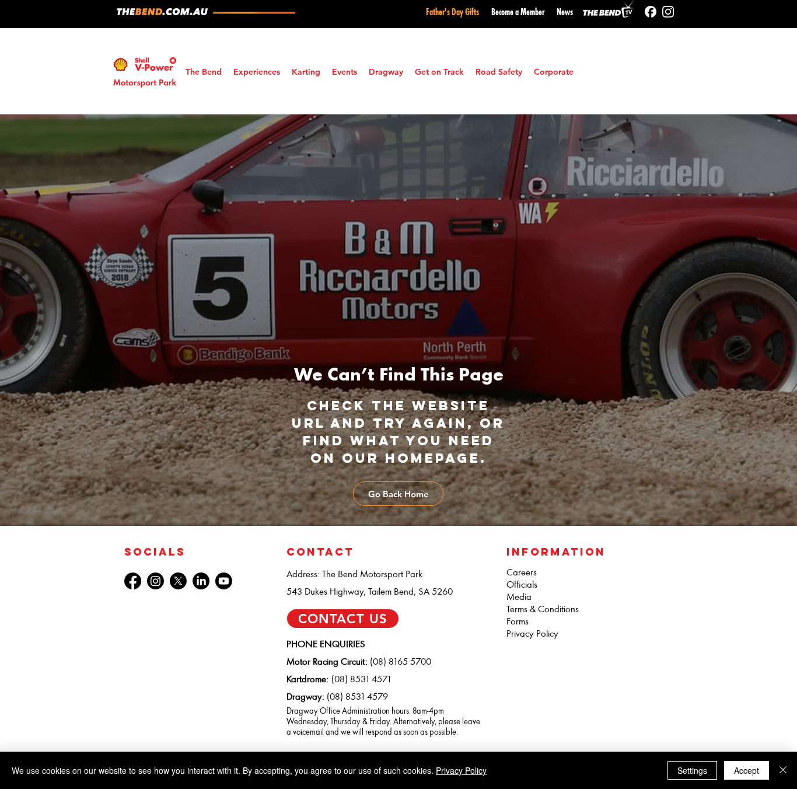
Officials (521, 584)
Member (532, 12)
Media (519, 597)
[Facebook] (650, 12)
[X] (178, 580)
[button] (344, 72)
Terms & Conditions (542, 609)
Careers (521, 572)
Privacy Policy (532, 633)
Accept (746, 770)
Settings (692, 770)
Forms (517, 621)
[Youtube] (223, 580)
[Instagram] (668, 12)
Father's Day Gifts (452, 12)
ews (567, 12)
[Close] (783, 770)
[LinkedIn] (201, 580)
